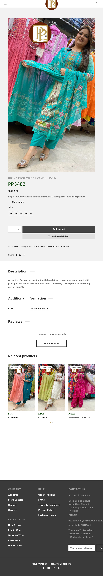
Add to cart (59, 229)
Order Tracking (46, 495)
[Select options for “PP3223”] (82, 405)
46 (47, 308)
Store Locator (15, 500)
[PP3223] (81, 387)
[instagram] (54, 568)
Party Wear (14, 540)
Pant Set (39, 178)
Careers (12, 510)
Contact (12, 505)
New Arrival (53, 246)
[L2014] (51, 387)
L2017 (11, 414)
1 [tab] (50, 422)
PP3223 (71, 414)
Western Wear (16, 535)
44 (43, 308)
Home (11, 178)
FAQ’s (41, 500)
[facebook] (43, 568)
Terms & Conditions (49, 505)
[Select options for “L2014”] (51, 405)
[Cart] (97, 3)
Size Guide (18, 202)
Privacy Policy (46, 510)
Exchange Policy (47, 515)
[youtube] (48, 568)
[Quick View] (27, 405)
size (11, 207)
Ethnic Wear (25, 178)
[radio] (11, 213)
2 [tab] (52, 422)
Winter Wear (15, 545)
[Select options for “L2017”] (21, 405)
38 (31, 308)
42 (39, 308)
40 (35, 308)
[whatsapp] (59, 568)
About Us (13, 495)
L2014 (41, 414)
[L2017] (21, 387)
